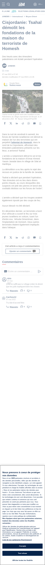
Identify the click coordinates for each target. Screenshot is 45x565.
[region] (22, 515)
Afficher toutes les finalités (22, 560)
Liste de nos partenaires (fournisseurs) (17, 540)
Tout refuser (22, 553)
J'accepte (22, 546)
